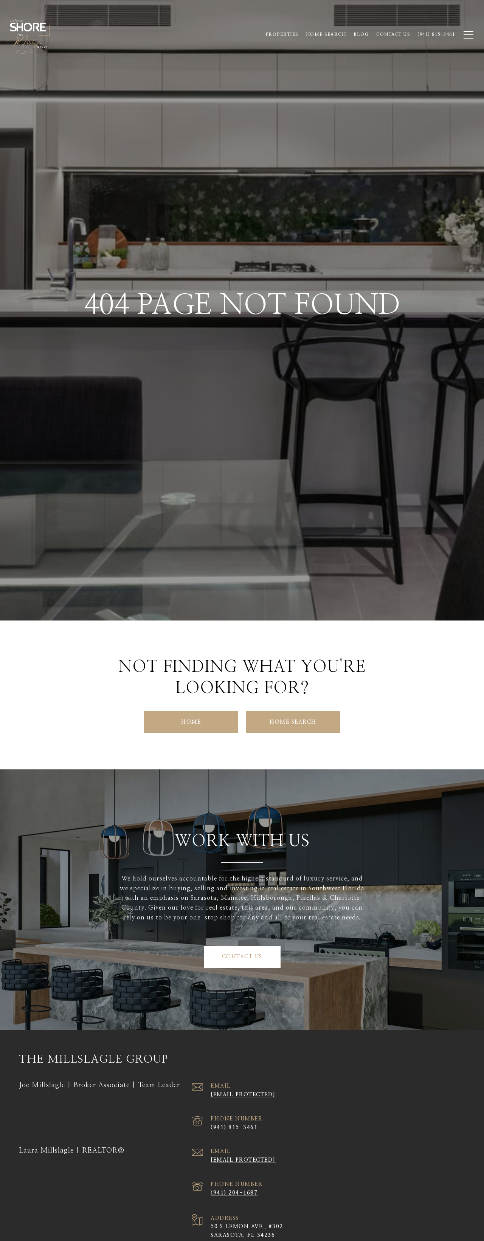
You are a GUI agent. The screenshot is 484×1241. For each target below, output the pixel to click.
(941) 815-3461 (234, 1127)
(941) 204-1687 (234, 1193)
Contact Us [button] (242, 956)
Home (191, 722)
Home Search (326, 34)
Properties (281, 34)
